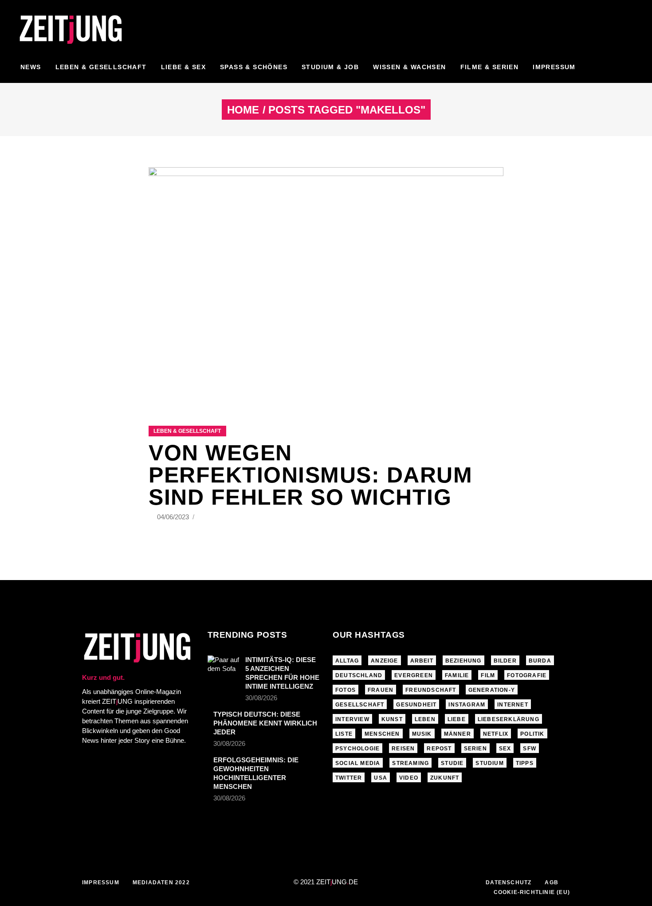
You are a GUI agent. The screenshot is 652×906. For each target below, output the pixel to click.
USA (380, 778)
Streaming (410, 763)
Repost (439, 748)
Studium (489, 763)
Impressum (100, 882)
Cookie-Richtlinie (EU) (532, 892)
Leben (425, 719)
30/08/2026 (261, 698)
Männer (457, 734)
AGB (551, 882)
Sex (505, 748)
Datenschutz (508, 882)
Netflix (495, 734)
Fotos (345, 690)
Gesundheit (416, 705)
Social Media (357, 763)
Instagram (466, 705)
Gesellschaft (359, 705)
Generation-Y (491, 690)
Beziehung (463, 661)
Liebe (457, 719)
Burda (540, 661)
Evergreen (413, 675)
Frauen (380, 690)
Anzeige (384, 661)
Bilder (505, 661)
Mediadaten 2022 (161, 882)
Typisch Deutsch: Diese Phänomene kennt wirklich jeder (265, 723)
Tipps (525, 763)
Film (488, 675)
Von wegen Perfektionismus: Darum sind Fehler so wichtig (310, 475)
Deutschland (358, 675)
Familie (457, 675)
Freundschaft (430, 690)
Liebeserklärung (508, 719)
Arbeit (421, 661)
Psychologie (357, 748)
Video (408, 778)
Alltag (347, 661)
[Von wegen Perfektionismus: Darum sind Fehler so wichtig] (326, 285)
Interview (352, 719)
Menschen (382, 734)
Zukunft (444, 778)
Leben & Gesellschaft (187, 431)
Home (243, 110)
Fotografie (526, 675)
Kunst (392, 719)
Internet (512, 705)
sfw (529, 748)
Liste (344, 734)
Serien (475, 748)
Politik (532, 734)
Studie (452, 763)
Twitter (348, 778)
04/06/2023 (174, 517)
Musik (422, 734)
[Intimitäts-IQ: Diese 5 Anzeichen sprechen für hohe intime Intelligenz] (224, 666)
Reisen (403, 748)
